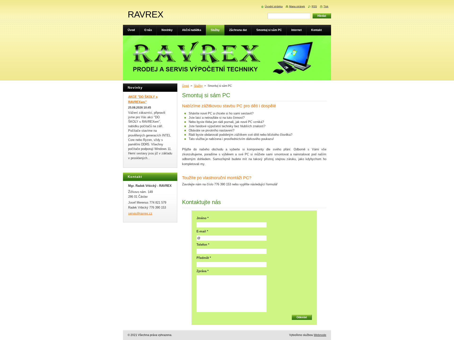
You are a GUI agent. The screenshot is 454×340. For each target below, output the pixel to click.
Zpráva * (202, 271)
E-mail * (202, 231)
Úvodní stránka (274, 6)
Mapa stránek (297, 6)
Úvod (185, 85)
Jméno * (202, 218)
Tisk (325, 6)
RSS (314, 6)
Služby (198, 85)
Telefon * (202, 244)
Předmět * (203, 258)
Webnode (320, 335)
